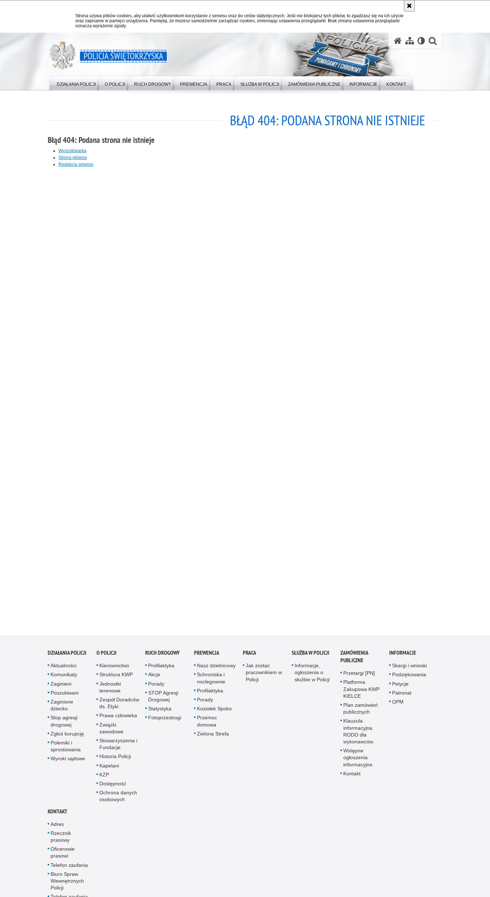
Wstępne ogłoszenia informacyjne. (358, 761)
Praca (249, 656)
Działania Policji (67, 656)
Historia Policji (115, 760)
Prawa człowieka (118, 720)
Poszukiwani (65, 697)
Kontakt (352, 777)
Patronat (401, 697)
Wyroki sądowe (68, 763)
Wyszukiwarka (72, 150)
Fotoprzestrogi (164, 722)
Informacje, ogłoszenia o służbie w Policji (312, 676)
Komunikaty (64, 679)
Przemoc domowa (207, 725)
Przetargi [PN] (359, 677)
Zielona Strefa (213, 738)
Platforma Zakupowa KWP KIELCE (361, 693)
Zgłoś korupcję (67, 738)
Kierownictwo (114, 669)
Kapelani (109, 769)
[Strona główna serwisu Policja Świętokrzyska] (398, 40)
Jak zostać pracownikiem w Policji (264, 676)
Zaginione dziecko (62, 709)
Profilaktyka (161, 669)
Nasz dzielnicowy (216, 669)
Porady (156, 688)
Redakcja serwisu (75, 164)
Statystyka (159, 712)
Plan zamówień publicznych (360, 712)
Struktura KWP (116, 679)
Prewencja (206, 656)
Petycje (400, 688)
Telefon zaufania (69, 869)
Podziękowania (409, 679)
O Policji (106, 656)
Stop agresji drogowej (64, 725)
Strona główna (72, 157)
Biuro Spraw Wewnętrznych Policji (67, 884)
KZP (104, 778)
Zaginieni (61, 688)
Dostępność (112, 787)
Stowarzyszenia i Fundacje (118, 748)
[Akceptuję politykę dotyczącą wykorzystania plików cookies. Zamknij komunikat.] (409, 5)
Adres (57, 828)
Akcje (154, 679)
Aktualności (63, 669)
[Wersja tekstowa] (421, 40)
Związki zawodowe (111, 732)
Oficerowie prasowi (63, 856)
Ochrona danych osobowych (118, 800)
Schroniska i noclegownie (211, 682)
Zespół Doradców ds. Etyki (119, 707)
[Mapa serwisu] (409, 40)
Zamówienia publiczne (354, 660)
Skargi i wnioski (409, 669)
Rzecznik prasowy (61, 840)
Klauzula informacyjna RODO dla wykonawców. (358, 735)
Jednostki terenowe (110, 691)
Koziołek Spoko (214, 712)
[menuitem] (76, 82)
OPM (398, 706)
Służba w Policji (310, 656)
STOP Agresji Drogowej (163, 700)
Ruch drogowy (162, 656)
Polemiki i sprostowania (66, 750)
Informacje (402, 656)
